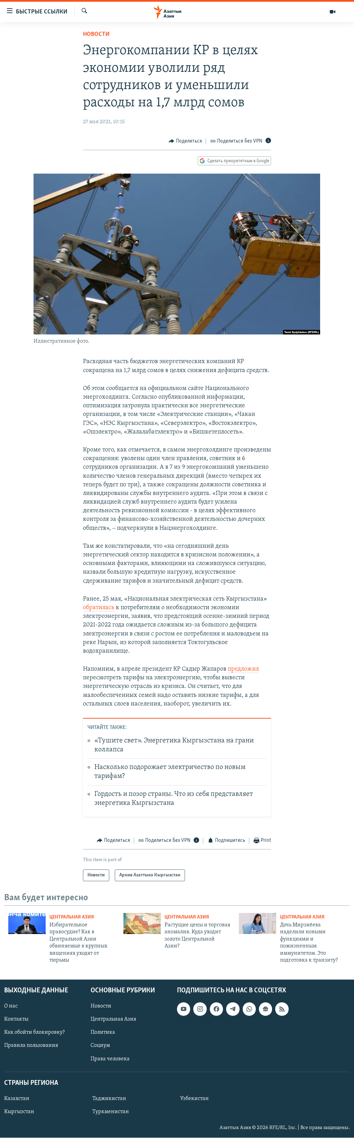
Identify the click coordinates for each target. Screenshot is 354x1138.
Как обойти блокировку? (34, 1032)
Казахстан (16, 1098)
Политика (103, 1032)
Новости (96, 34)
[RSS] (281, 1009)
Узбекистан (194, 1098)
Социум (100, 1046)
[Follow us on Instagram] (199, 1009)
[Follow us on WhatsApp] (249, 1009)
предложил (243, 669)
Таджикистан (109, 1098)
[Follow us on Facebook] (216, 1009)
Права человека (110, 1059)
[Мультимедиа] (332, 12)
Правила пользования (31, 1046)
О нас (11, 1006)
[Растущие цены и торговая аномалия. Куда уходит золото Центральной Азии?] (142, 923)
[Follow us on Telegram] (232, 1009)
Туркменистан (110, 1112)
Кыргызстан (19, 1112)
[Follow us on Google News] (265, 1009)
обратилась (99, 608)
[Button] (185, 141)
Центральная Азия (71, 917)
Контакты (16, 1019)
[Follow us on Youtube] (183, 1009)
